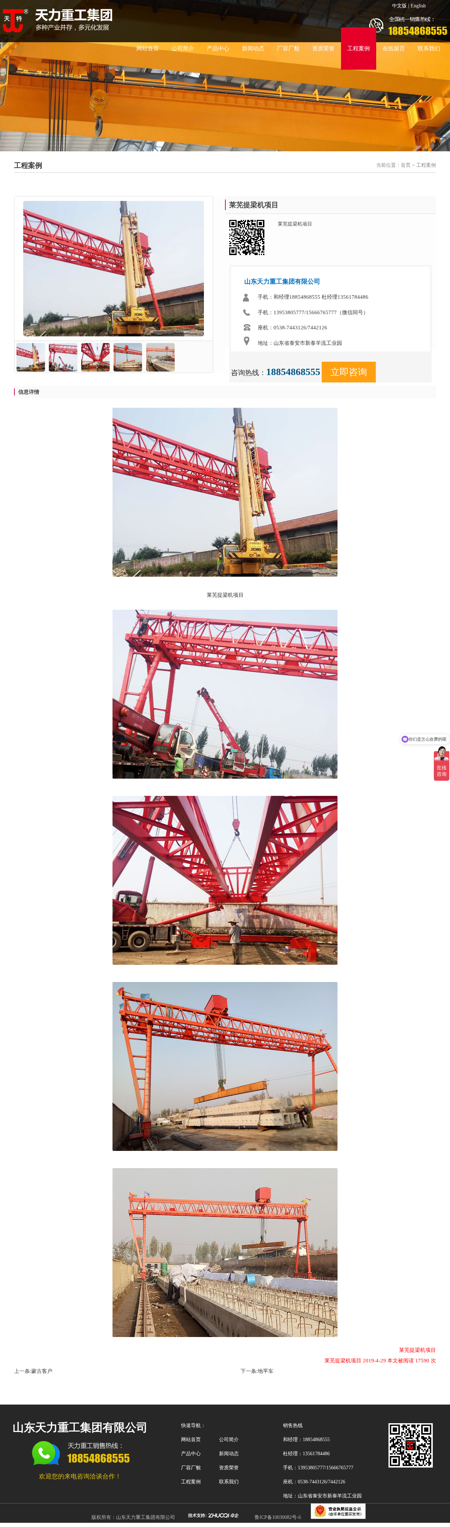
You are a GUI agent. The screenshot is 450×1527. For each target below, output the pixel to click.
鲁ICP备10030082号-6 (278, 1517)
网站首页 (147, 48)
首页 (406, 165)
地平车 (266, 1371)
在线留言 (393, 48)
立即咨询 (348, 372)
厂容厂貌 (288, 48)
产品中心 (218, 48)
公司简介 (183, 48)
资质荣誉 (323, 48)
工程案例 (358, 48)
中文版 (399, 5)
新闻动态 (253, 48)
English (418, 5)
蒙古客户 (41, 1371)
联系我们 (429, 48)
